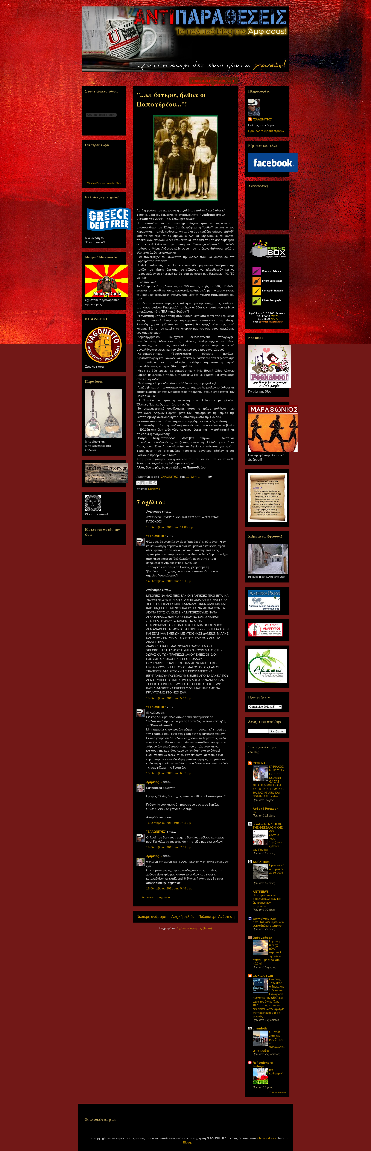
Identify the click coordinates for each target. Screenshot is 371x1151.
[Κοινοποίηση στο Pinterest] (155, 483)
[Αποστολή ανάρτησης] (209, 476)
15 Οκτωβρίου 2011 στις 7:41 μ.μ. (169, 847)
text (255, 812)
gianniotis (260, 1028)
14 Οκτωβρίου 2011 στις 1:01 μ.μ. (169, 581)
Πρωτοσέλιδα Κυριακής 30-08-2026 (276, 869)
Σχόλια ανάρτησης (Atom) (194, 928)
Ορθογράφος (262, 937)
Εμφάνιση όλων (277, 1092)
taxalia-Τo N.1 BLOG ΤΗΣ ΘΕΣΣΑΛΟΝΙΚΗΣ (268, 825)
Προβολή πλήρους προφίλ (266, 131)
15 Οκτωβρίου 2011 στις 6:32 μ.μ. (169, 773)
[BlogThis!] (142, 483)
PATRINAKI (261, 763)
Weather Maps (114, 183)
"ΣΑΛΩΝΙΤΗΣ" (156, 536)
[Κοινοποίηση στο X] (146, 483)
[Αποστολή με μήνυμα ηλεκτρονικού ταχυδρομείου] (138, 483)
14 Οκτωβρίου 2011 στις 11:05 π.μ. (170, 527)
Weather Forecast (96, 183)
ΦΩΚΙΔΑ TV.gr (263, 975)
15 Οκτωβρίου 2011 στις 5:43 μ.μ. (169, 698)
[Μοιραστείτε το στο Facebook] (151, 483)
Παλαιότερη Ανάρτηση (216, 917)
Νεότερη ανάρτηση (152, 917)
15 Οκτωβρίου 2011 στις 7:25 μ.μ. (169, 822)
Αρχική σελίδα (183, 917)
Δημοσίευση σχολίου (156, 897)
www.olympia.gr (264, 918)
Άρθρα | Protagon (265, 808)
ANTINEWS (261, 891)
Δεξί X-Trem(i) (262, 861)
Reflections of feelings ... (263, 1064)
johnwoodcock (266, 1138)
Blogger (188, 1142)
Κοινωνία (154, 488)
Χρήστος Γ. (154, 782)
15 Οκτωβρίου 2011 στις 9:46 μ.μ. (169, 888)
